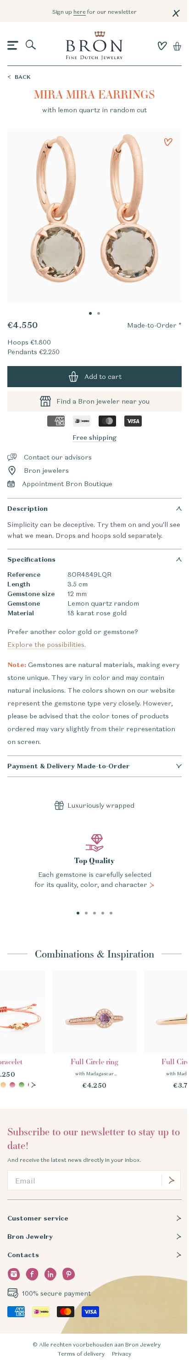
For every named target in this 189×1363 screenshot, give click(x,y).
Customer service (37, 1218)
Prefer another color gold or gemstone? (74, 638)
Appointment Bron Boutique (67, 484)
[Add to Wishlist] (168, 142)
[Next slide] (33, 1084)
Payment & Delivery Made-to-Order (68, 766)
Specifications (31, 559)
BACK (23, 76)
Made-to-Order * (154, 325)
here (79, 11)
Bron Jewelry (30, 1236)
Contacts (23, 1255)
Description (27, 508)
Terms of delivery (81, 1353)
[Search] (31, 45)
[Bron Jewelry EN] (94, 45)
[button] (12, 46)
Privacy (121, 1353)
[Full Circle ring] (94, 1030)
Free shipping (94, 437)
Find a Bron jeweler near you (103, 401)
